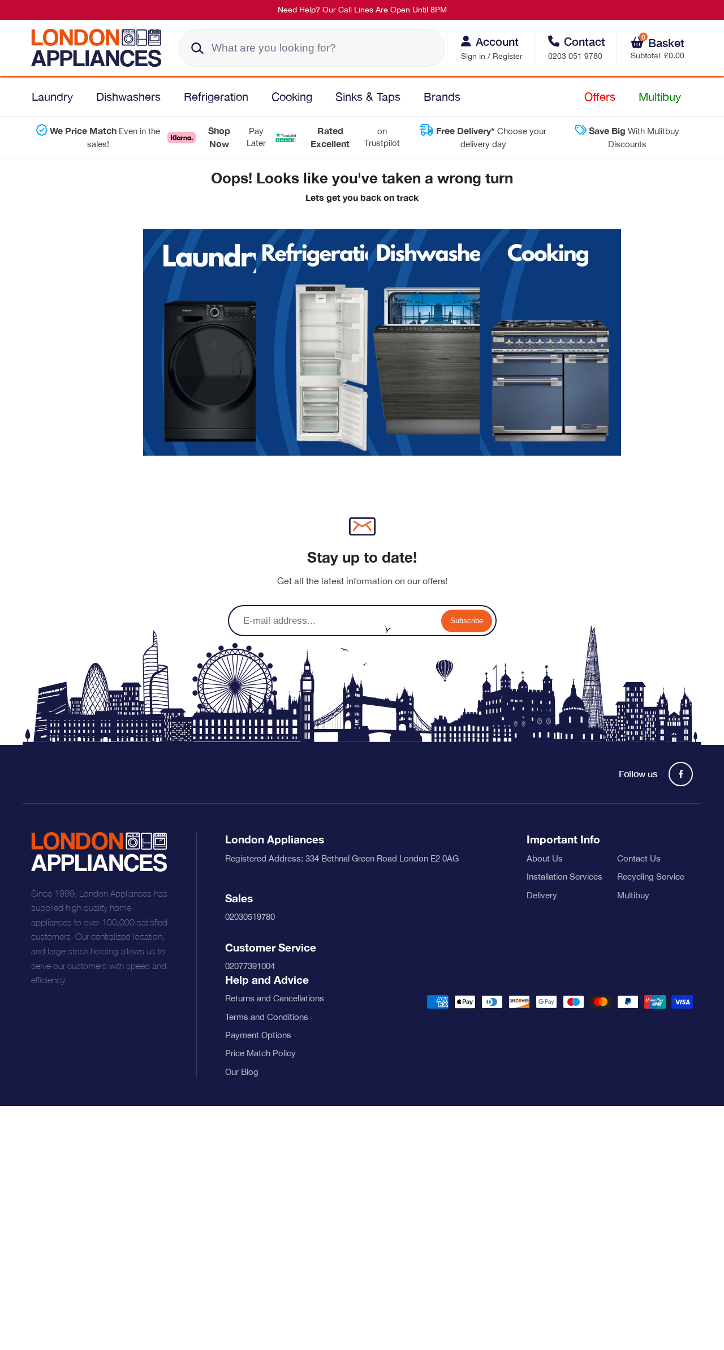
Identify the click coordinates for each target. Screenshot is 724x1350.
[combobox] (312, 48)
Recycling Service (650, 876)
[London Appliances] (100, 48)
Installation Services (564, 876)
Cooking (292, 96)
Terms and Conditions (266, 1017)
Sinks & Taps (367, 96)
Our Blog (241, 1072)
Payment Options (258, 1035)
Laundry (52, 96)
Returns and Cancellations (274, 998)
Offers (599, 96)
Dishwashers (128, 96)
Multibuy (660, 96)
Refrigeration (216, 96)
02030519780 (250, 917)
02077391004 (250, 966)
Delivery (542, 895)
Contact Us (639, 858)
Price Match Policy (260, 1053)
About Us (545, 858)
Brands (442, 96)
